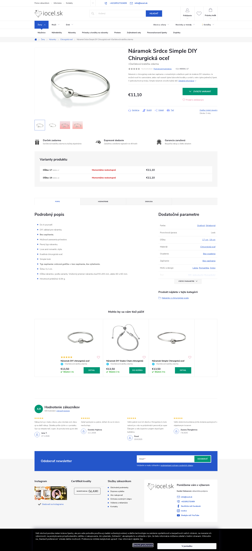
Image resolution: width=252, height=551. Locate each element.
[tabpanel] (80, 348)
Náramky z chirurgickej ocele (175, 298)
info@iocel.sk (186, 497)
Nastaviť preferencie (143, 545)
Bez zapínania (209, 260)
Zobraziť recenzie (63, 411)
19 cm (212, 239)
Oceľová (201, 225)
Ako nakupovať (116, 495)
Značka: (208, 110)
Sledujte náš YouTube (190, 515)
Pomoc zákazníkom (42, 3)
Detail (91, 370)
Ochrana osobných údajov (121, 499)
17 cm (205, 239)
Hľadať (154, 13)
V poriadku (187, 546)
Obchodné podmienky (119, 488)
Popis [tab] (57, 201)
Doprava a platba (117, 491)
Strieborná (210, 225)
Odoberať (202, 459)
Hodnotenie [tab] (103, 201)
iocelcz (184, 511)
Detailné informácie (186, 81)
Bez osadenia (209, 253)
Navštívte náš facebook (191, 506)
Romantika (204, 268)
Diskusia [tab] (149, 201)
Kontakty (69, 3)
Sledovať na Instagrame (53, 504)
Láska (195, 268)
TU (141, 539)
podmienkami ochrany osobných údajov (177, 465)
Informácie (58, 3)
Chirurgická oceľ (207, 246)
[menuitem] (42, 25)
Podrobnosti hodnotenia (163, 69)
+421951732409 (188, 501)
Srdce (212, 268)
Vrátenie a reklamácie (119, 503)
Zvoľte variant (202, 91)
